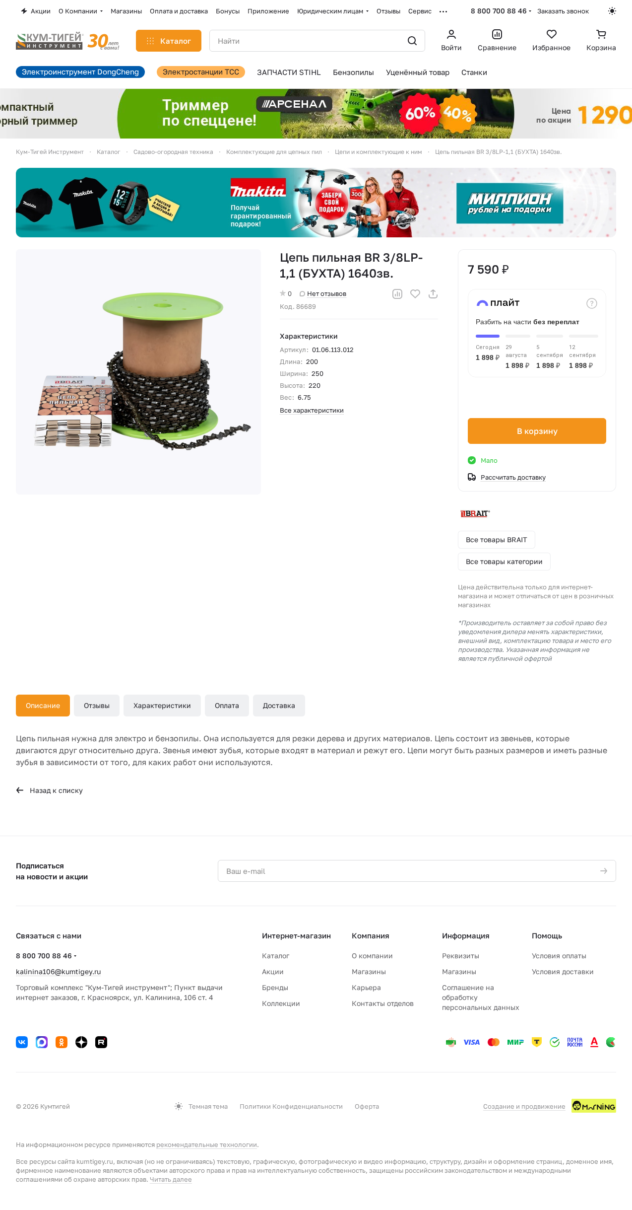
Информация (466, 935)
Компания (370, 935)
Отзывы (97, 705)
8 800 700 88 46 (499, 10)
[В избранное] (415, 294)
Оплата (227, 705)
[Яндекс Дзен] (81, 1042)
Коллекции (281, 1003)
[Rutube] (101, 1042)
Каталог (275, 955)
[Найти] (412, 41)
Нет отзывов (326, 293)
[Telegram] (42, 1042)
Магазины (369, 971)
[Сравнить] (397, 294)
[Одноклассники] (61, 1042)
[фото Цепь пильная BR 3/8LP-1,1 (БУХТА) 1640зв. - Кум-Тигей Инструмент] (138, 372)
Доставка (279, 705)
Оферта (367, 1106)
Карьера (366, 987)
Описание (43, 705)
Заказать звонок (563, 11)
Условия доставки (563, 971)
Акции (273, 971)
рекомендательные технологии (206, 1144)
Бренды (275, 987)
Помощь (547, 935)
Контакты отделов (383, 1003)
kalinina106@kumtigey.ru (58, 971)
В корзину (537, 431)
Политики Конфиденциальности (291, 1106)
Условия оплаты (559, 955)
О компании (372, 955)
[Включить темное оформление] (612, 11)
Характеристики (162, 705)
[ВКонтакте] (22, 1042)
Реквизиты (460, 955)
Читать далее (171, 1179)
